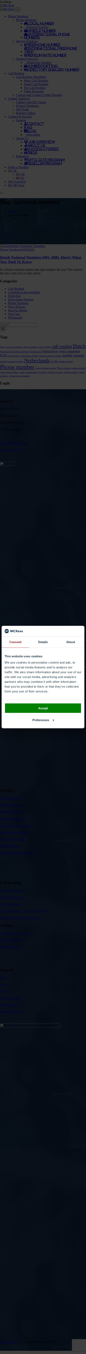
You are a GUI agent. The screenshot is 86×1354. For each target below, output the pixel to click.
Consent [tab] (15, 642)
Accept (43, 708)
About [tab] (70, 642)
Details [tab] (43, 642)
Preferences (40, 720)
